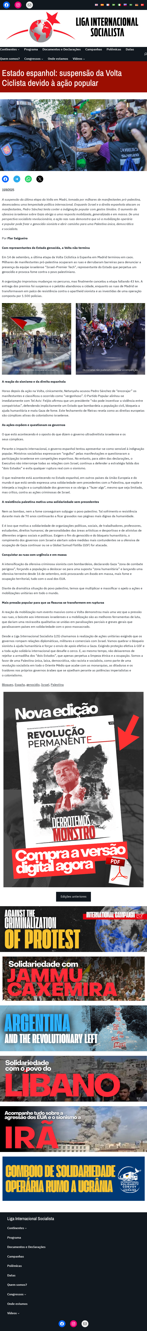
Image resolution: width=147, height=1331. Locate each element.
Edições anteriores (74, 896)
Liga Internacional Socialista (30, 1218)
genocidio (33, 684)
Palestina (57, 684)
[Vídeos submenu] (84, 59)
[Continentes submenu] (19, 49)
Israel (45, 684)
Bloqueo (7, 684)
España (20, 684)
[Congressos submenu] (42, 59)
